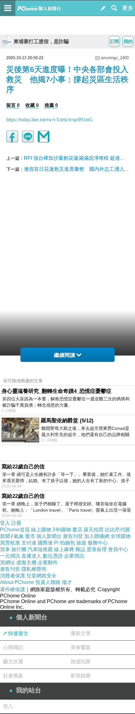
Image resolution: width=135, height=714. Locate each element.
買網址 (7, 562)
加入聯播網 (96, 536)
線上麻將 (64, 549)
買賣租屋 (10, 542)
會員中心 (118, 549)
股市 (30, 536)
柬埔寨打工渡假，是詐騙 (41, 41)
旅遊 (81, 542)
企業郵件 (48, 562)
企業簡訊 (74, 556)
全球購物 (121, 536)
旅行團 (18, 549)
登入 (5, 523)
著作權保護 (12, 589)
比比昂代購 (117, 529)
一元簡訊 (10, 556)
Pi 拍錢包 (64, 542)
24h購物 (61, 529)
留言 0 (12, 105)
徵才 (67, 582)
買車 (5, 549)
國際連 (45, 542)
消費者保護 (12, 575)
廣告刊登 (73, 536)
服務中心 (98, 542)
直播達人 (31, 556)
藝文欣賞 (13, 661)
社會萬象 (13, 675)
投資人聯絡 (48, 582)
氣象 (19, 536)
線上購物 (41, 529)
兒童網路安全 (41, 575)
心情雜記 (13, 647)
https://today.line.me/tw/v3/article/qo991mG (49, 119)
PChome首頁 (15, 529)
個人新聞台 (49, 536)
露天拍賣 (94, 529)
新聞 (5, 536)
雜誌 (80, 549)
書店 (77, 529)
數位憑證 (53, 556)
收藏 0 (32, 105)
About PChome (17, 582)
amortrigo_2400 (115, 57)
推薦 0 (51, 105)
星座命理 (97, 549)
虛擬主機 (26, 562)
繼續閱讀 (64, 355)
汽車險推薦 (40, 549)
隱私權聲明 (33, 569)
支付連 (28, 542)
